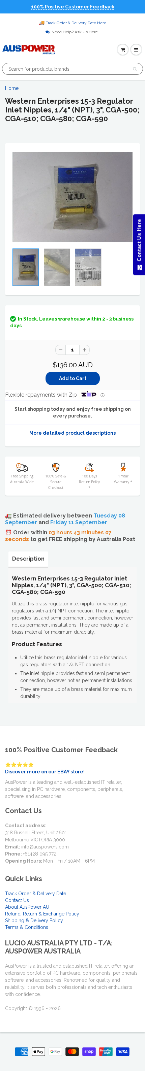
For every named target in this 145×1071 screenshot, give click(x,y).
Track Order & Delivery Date (35, 893)
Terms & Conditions (26, 927)
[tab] (28, 559)
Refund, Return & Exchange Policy (42, 913)
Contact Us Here (139, 242)
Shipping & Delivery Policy (34, 920)
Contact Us (17, 900)
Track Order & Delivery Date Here (76, 23)
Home (12, 88)
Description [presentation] (28, 559)
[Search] (135, 69)
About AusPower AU (27, 907)
